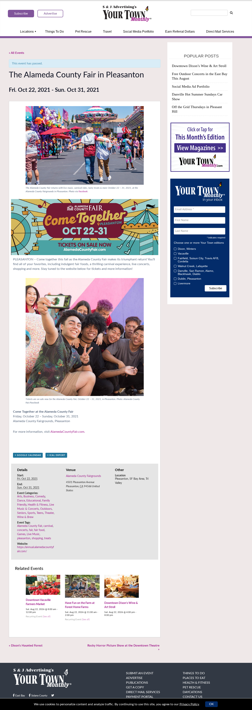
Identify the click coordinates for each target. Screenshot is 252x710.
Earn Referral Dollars (180, 31)
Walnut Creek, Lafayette (193, 266)
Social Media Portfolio (138, 31)
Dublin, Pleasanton (189, 278)
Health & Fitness (38, 504)
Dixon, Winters (187, 248)
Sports (31, 513)
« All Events (16, 52)
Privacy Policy (189, 704)
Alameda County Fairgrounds (83, 476)
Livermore (184, 283)
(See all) (46, 616)
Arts (19, 496)
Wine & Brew (25, 517)
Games (21, 534)
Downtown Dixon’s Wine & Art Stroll (199, 66)
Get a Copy (135, 687)
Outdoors (46, 509)
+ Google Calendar (28, 455)
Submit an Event (139, 673)
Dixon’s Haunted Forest (26, 645)
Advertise (134, 678)
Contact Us (192, 696)
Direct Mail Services (220, 31)
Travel (107, 31)
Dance (21, 500)
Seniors (21, 513)
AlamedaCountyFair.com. (67, 431)
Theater (49, 513)
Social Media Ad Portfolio (190, 86)
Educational (33, 500)
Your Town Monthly (127, 14)
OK (211, 704)
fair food (39, 530)
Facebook (83, 191)
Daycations (192, 692)
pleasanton (23, 538)
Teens (40, 513)
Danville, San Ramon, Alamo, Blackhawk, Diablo (196, 272)
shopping (37, 538)
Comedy (40, 496)
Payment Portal (139, 696)
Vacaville (183, 253)
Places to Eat (194, 678)
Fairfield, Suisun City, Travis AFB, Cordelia (198, 260)
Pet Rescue (83, 31)
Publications (137, 682)
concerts (22, 530)
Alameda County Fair (29, 526)
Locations (27, 31)
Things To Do (54, 31)
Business (28, 496)
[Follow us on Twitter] (52, 695)
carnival (48, 526)
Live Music (33, 534)
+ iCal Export (56, 455)
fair (31, 530)
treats (47, 538)
